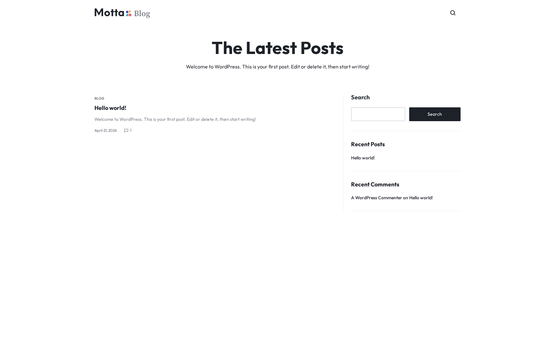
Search (360, 97)
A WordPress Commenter (376, 198)
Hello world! (110, 108)
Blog (99, 98)
